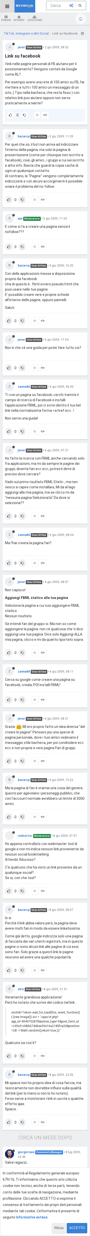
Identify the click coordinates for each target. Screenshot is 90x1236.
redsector (25, 836)
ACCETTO (77, 1228)
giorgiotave (26, 1152)
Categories (34, 20)
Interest (19, 20)
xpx (20, 218)
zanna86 (24, 386)
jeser (21, 47)
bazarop (24, 136)
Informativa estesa (32, 1217)
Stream (6, 20)
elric (21, 989)
